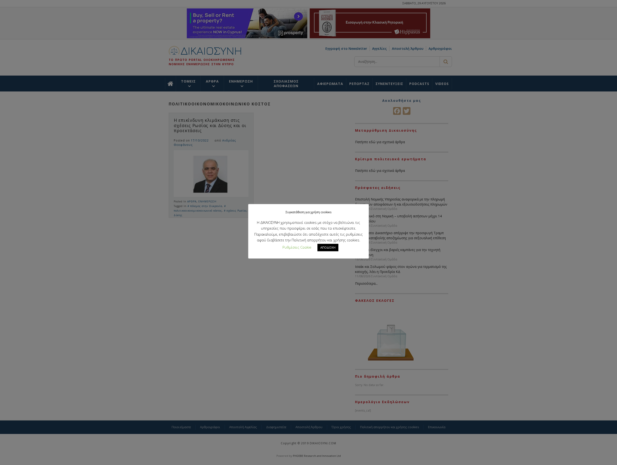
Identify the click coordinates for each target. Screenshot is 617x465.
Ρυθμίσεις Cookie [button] (296, 247)
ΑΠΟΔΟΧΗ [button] (327, 247)
